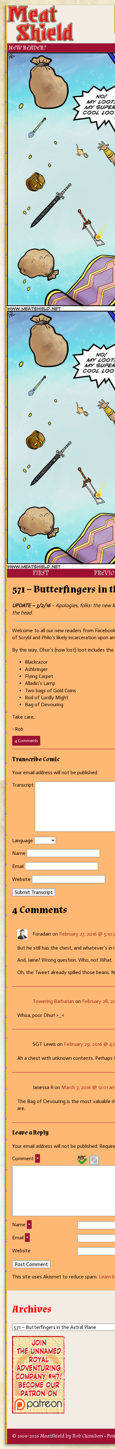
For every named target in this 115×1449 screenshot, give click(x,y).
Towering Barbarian (53, 1001)
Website (21, 879)
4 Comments (27, 742)
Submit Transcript (34, 892)
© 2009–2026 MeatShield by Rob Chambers (57, 1436)
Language (22, 840)
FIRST (41, 573)
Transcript (23, 785)
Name (19, 853)
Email (18, 866)
